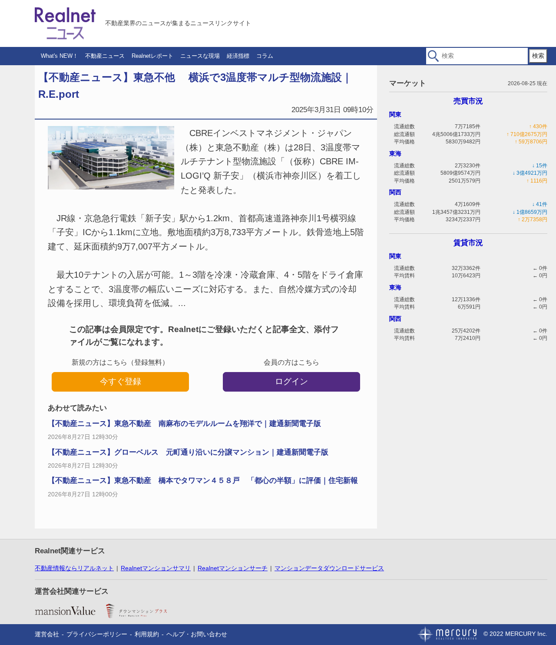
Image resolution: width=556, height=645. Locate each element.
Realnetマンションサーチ (233, 568)
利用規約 (147, 634)
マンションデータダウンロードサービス (329, 568)
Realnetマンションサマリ (156, 568)
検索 (538, 55)
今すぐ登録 (120, 381)
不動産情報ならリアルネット (74, 568)
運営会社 (47, 634)
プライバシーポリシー (96, 634)
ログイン (291, 381)
